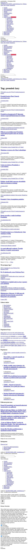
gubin (13, 334)
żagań (22, 345)
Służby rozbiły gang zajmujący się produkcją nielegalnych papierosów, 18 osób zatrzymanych (15, 367)
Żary (12, 345)
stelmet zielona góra (19, 340)
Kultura (5, 314)
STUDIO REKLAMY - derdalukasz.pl (15, 452)
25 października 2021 (6, 220)
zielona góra (7, 345)
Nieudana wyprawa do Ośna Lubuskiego (13, 150)
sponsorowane (11, 340)
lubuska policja (8, 336)
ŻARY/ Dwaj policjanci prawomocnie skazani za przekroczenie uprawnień (15, 376)
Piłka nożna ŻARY (8, 318)
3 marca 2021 (4, 299)
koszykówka (3, 336)
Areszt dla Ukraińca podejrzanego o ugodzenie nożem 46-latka (12, 429)
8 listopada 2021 (4, 202)
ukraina (2, 343)
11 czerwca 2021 (5, 275)
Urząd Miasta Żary (12, 343)
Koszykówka (10, 21)
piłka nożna (3, 338)
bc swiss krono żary (18, 332)
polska (11, 338)
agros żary (3, 332)
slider (5, 340)
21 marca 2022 (4, 186)
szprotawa (21, 342)
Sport (5, 320)
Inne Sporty (6, 312)
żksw (2, 346)
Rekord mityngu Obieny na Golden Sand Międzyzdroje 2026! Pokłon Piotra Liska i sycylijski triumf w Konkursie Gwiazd (13, 411)
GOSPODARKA (8, 13)
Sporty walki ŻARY (8, 321)
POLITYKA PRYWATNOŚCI (11, 447)
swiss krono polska (9, 342)
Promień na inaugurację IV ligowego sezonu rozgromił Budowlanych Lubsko (13, 114)
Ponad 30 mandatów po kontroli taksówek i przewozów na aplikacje (14, 406)
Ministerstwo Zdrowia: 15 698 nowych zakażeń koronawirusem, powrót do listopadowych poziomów (12, 295)
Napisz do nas (4, 2)
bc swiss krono (9, 332)
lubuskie (13, 336)
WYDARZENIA (8, 10)
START (5, 7)
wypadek (23, 343)
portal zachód (15, 338)
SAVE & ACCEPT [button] (5, 545)
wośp (20, 343)
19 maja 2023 (4, 286)
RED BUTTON (7, 32)
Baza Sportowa (10, 28)
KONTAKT (6, 34)
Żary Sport (18, 345)
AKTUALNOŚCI (8, 9)
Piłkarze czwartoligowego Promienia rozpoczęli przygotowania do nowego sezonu (12, 133)
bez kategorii (7, 306)
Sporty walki (10, 22)
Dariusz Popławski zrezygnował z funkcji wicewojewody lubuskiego (14, 394)
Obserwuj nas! (4, 444)
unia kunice (6, 343)
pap (24, 336)
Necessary (4, 525)
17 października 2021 (6, 236)
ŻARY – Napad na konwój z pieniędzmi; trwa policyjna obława (14, 385)
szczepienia (17, 342)
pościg (20, 338)
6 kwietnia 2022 (4, 169)
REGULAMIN (7, 448)
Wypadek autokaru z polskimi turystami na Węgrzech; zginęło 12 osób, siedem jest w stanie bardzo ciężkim (14, 417)
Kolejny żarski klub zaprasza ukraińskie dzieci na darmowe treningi (13, 182)
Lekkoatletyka (10, 24)
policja (8, 338)
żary (25, 345)
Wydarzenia (9, 18)
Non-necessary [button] (4, 534)
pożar (22, 338)
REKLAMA (7, 33)
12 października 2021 (6, 253)
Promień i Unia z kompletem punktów (12, 199)
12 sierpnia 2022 (4, 100)
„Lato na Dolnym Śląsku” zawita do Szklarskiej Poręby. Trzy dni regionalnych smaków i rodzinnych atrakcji (13, 424)
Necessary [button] (3, 524)
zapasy (2, 345)
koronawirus (21, 334)
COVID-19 (3, 334)
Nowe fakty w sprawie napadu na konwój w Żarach (14, 357)
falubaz (7, 334)
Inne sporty (9, 26)
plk (5, 338)
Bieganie (9, 25)
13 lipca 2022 (4, 138)
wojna (17, 343)
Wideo (5, 322)
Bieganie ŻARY (4, 269)
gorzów (10, 334)
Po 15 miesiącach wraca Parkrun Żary (12, 272)
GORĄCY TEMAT (5, 279)
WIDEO (6, 15)
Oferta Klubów (10, 29)
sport (15, 340)
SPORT (5, 11)
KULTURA (6, 14)
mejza (17, 336)
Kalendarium (10, 30)
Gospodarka (6, 310)
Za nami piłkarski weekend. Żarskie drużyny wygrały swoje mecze (12, 249)
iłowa (16, 334)
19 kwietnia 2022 (5, 153)
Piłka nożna (9, 19)
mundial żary (20, 336)
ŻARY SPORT (10, 17)
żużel (4, 346)
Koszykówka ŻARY (8, 313)
